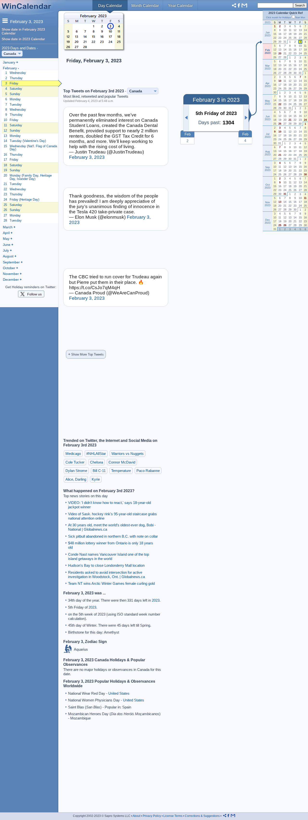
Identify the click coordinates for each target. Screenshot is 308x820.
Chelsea (96, 462)
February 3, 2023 (87, 157)
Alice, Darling (75, 479)
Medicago (73, 453)
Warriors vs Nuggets (127, 453)
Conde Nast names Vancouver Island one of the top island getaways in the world (108, 556)
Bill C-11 (99, 471)
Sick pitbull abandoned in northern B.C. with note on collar (113, 536)
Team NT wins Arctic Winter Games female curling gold (111, 583)
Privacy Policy (152, 816)
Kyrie (96, 479)
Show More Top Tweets (86, 354)
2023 (156, 600)
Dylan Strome (76, 471)
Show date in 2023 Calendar (23, 39)
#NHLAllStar (96, 453)
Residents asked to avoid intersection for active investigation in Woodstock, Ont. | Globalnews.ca (106, 574)
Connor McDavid (122, 462)
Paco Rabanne (148, 471)
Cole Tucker (74, 462)
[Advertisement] (186, 49)
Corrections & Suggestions (202, 816)
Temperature (121, 471)
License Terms (172, 816)
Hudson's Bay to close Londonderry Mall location (106, 565)
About (136, 816)
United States (118, 693)
